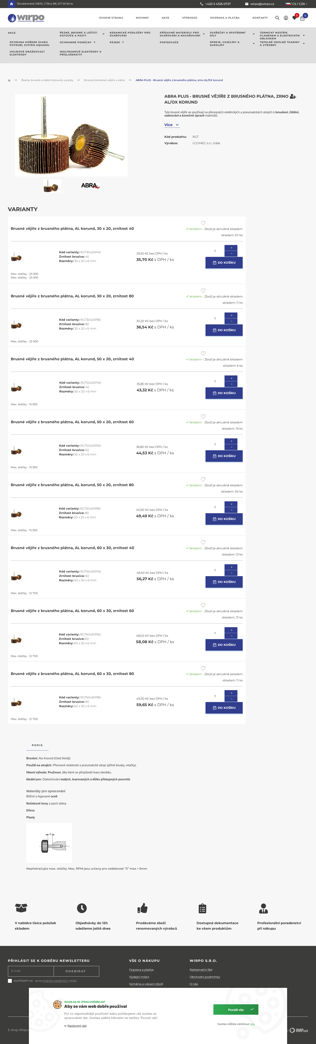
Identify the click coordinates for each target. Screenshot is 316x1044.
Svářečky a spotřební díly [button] (227, 34)
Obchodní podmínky (205, 977)
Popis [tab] (37, 745)
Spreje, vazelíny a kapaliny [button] (225, 43)
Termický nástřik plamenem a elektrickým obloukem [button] (280, 35)
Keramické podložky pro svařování (130, 34)
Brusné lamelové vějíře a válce (105, 80)
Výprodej (190, 17)
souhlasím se (23, 980)
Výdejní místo (139, 977)
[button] (286, 18)
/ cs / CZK (297, 4)
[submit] (203, 223)
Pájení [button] (115, 42)
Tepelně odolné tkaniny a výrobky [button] (280, 43)
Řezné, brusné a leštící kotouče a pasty (47, 80)
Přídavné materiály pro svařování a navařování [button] (180, 34)
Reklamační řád (201, 970)
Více (168, 125)
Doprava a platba (225, 17)
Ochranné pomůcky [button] (76, 42)
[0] (302, 18)
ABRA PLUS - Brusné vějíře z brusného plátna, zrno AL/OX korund (179, 80)
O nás (194, 984)
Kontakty (260, 17)
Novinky (142, 17)
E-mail (15, 971)
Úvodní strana (111, 17)
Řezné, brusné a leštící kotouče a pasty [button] (78, 34)
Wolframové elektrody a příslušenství (80, 53)
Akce (165, 17)
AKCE (12, 32)
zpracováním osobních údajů (56, 980)
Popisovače (169, 42)
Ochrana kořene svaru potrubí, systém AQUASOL (30, 43)
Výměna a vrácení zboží (146, 984)
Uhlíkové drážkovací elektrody (27, 53)
